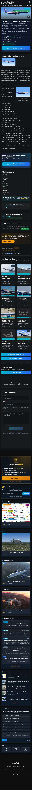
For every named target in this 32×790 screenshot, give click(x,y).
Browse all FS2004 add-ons (17, 354)
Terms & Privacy (21, 766)
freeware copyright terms (11, 205)
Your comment (7, 411)
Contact (9, 766)
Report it (7, 207)
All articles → (16, 703)
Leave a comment (17, 372)
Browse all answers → (16, 666)
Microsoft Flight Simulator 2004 (15, 5)
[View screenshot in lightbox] (28, 17)
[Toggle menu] (29, 2)
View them (25, 228)
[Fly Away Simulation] (14, 2)
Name (4, 395)
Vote (4, 740)
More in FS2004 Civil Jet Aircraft (17, 358)
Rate (13, 36)
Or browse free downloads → (16, 481)
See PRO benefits (7, 241)
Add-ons (4, 5)
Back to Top (16, 774)
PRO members (24, 198)
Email (4, 401)
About (14, 766)
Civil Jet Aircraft (28, 5)
